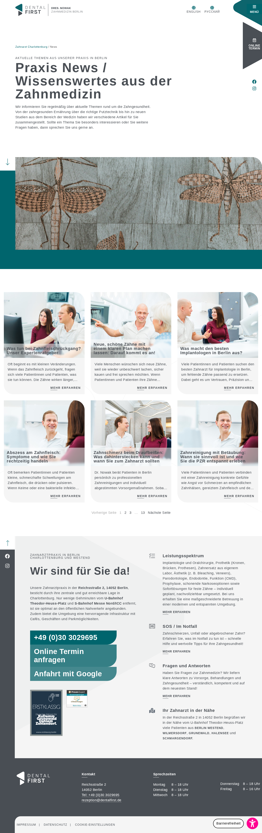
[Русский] (212, 8)
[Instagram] (254, 88)
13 (143, 513)
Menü (254, 11)
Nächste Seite (159, 513)
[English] (194, 8)
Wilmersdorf (175, 733)
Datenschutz (55, 824)
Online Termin (254, 47)
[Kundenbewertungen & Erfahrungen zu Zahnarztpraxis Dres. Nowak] (76, 706)
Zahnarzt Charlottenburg (31, 46)
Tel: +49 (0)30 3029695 (100, 795)
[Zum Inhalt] (7, 161)
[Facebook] (254, 82)
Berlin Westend (209, 728)
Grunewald (199, 733)
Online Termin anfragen (59, 655)
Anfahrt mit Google (68, 674)
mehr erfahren (176, 612)
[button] (235, 823)
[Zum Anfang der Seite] (8, 543)
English (194, 11)
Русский (212, 11)
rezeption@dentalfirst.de (101, 800)
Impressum (26, 824)
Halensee (220, 733)
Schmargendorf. (178, 738)
